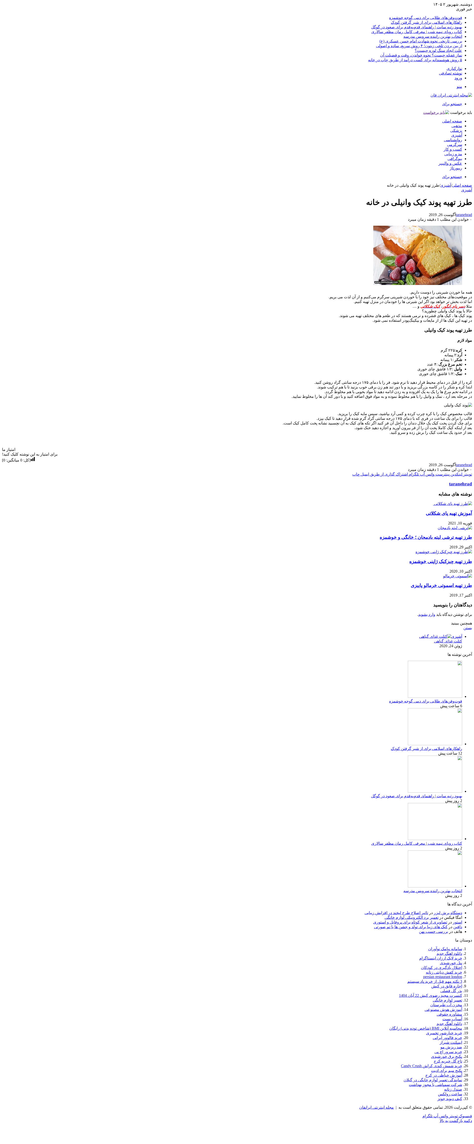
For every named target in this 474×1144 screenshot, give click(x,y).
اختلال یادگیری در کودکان (441, 967)
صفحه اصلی (452, 121)
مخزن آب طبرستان (446, 1005)
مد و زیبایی (453, 154)
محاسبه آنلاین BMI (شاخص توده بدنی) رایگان (425, 1028)
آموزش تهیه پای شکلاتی (449, 513)
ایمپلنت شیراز (451, 1042)
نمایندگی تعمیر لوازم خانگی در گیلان (433, 1080)
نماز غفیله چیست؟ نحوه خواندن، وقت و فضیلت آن (421, 55)
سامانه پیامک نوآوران (445, 949)
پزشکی (456, 130)
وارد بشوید (426, 614)
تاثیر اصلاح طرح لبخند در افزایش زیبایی (396, 913)
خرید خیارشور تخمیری (444, 1033)
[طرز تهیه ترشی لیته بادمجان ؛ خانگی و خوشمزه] (455, 528)
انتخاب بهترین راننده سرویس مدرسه (432, 36)
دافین (457, 927)
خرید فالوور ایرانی (447, 1038)
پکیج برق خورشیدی (446, 1056)
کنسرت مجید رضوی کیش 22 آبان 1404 (430, 995)
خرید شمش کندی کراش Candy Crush (431, 1066)
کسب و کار (453, 149)
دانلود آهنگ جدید (449, 1024)
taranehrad (464, 215)
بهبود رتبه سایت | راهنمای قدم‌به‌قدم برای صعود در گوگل (416, 27)
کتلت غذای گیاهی (448, 641)
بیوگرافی (455, 159)
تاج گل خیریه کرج (448, 1061)
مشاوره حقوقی (449, 1014)
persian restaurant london (442, 977)
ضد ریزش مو (451, 1047)
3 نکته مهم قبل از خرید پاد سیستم (434, 981)
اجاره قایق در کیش (446, 986)
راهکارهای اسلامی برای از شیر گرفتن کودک (426, 22)
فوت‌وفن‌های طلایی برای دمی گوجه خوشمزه (425, 18)
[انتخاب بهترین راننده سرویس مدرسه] (435, 886)
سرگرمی (454, 144)
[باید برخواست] (436, 112)
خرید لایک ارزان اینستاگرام (440, 958)
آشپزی (456, 135)
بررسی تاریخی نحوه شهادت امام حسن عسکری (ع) (420, 41)
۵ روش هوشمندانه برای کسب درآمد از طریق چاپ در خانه (415, 60)
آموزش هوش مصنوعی (443, 1009)
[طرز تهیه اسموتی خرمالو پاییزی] (457, 576)
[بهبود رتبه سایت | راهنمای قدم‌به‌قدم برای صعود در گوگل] (435, 791)
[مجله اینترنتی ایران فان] (451, 95)
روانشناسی (453, 140)
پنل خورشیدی (451, 963)
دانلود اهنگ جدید (449, 953)
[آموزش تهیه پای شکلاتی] (452, 504)
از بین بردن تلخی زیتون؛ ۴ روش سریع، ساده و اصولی (419, 46)
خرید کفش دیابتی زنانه (444, 972)
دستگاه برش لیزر (448, 913)
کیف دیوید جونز (449, 1099)
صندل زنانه (453, 1089)
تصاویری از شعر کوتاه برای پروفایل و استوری (410, 922)
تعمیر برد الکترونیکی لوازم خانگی (411, 917)
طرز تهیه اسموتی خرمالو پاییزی (441, 585)
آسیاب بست (452, 1019)
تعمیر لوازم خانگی (447, 1000)
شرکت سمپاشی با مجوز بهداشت (435, 1085)
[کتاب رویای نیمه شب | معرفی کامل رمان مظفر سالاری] (435, 839)
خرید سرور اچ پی (448, 1052)
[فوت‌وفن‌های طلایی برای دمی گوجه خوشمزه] (435, 696)
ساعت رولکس (450, 1094)
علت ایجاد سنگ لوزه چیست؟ (438, 50)
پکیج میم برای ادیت (446, 1070)
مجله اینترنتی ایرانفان (376, 1107)
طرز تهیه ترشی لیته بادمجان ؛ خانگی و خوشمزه (426, 537)
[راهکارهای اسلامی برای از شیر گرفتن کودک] (435, 744)
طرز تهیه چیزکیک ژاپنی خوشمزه (440, 561)
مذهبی (457, 126)
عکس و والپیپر (450, 163)
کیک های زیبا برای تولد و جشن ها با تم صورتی (411, 927)
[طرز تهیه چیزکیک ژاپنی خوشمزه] (443, 552)
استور (457, 922)
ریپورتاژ (456, 168)
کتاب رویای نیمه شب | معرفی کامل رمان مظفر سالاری (416, 32)
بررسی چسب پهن (433, 931)
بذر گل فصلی (451, 991)
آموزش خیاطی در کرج (443, 1075)
